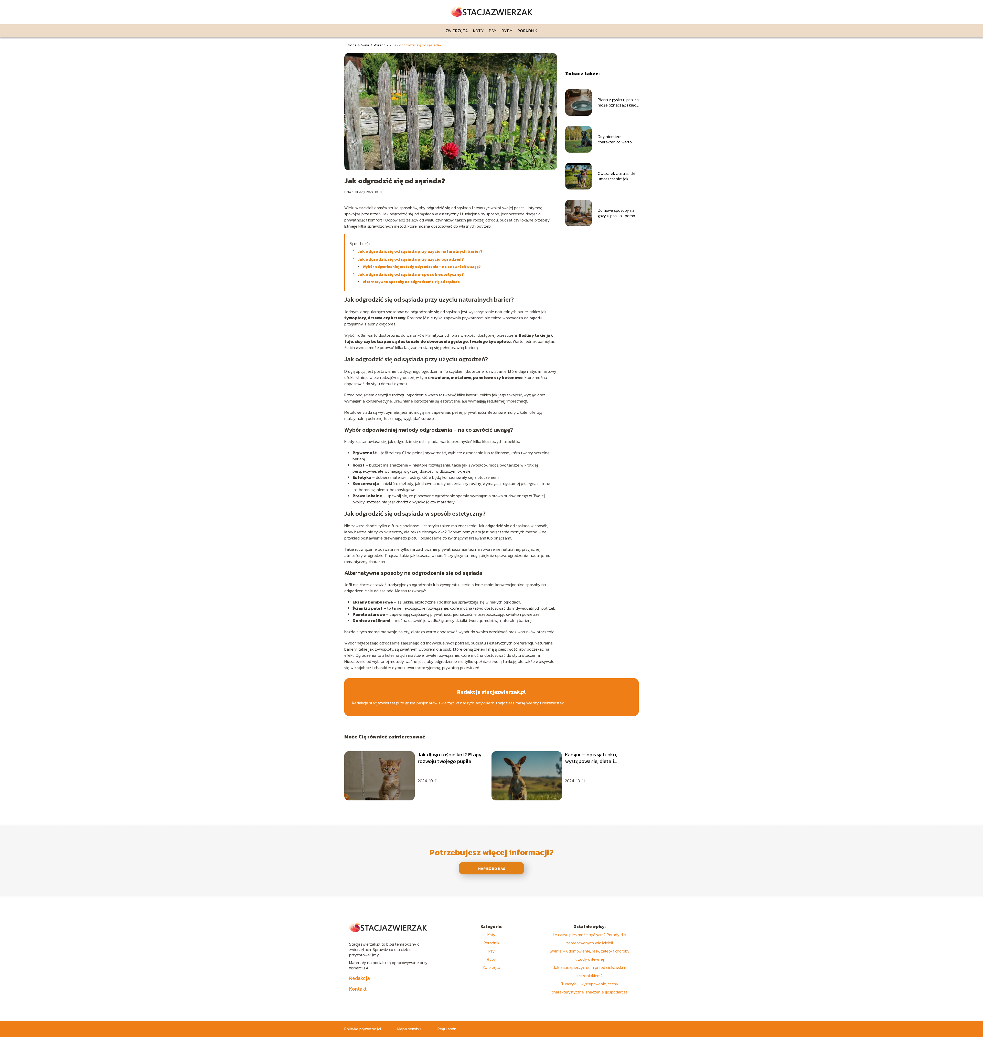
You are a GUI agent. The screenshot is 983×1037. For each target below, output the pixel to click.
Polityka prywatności (362, 1029)
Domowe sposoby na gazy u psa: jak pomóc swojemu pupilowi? (617, 213)
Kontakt (358, 989)
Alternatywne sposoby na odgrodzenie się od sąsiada (411, 281)
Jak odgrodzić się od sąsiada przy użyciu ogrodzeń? (411, 259)
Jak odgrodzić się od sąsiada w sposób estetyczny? (411, 274)
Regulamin (446, 1029)
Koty (478, 31)
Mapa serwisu (409, 1029)
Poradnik (527, 31)
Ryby (507, 31)
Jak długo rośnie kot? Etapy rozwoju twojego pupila (450, 758)
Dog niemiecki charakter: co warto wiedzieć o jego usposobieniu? (615, 139)
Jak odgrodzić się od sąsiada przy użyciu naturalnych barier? (420, 251)
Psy (493, 31)
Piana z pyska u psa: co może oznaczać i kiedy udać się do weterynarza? (618, 102)
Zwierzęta (457, 31)
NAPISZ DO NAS (491, 868)
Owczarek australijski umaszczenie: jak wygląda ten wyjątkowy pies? (616, 176)
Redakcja (359, 978)
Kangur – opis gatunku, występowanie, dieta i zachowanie (591, 758)
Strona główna (358, 45)
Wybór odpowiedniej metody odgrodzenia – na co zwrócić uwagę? (422, 266)
